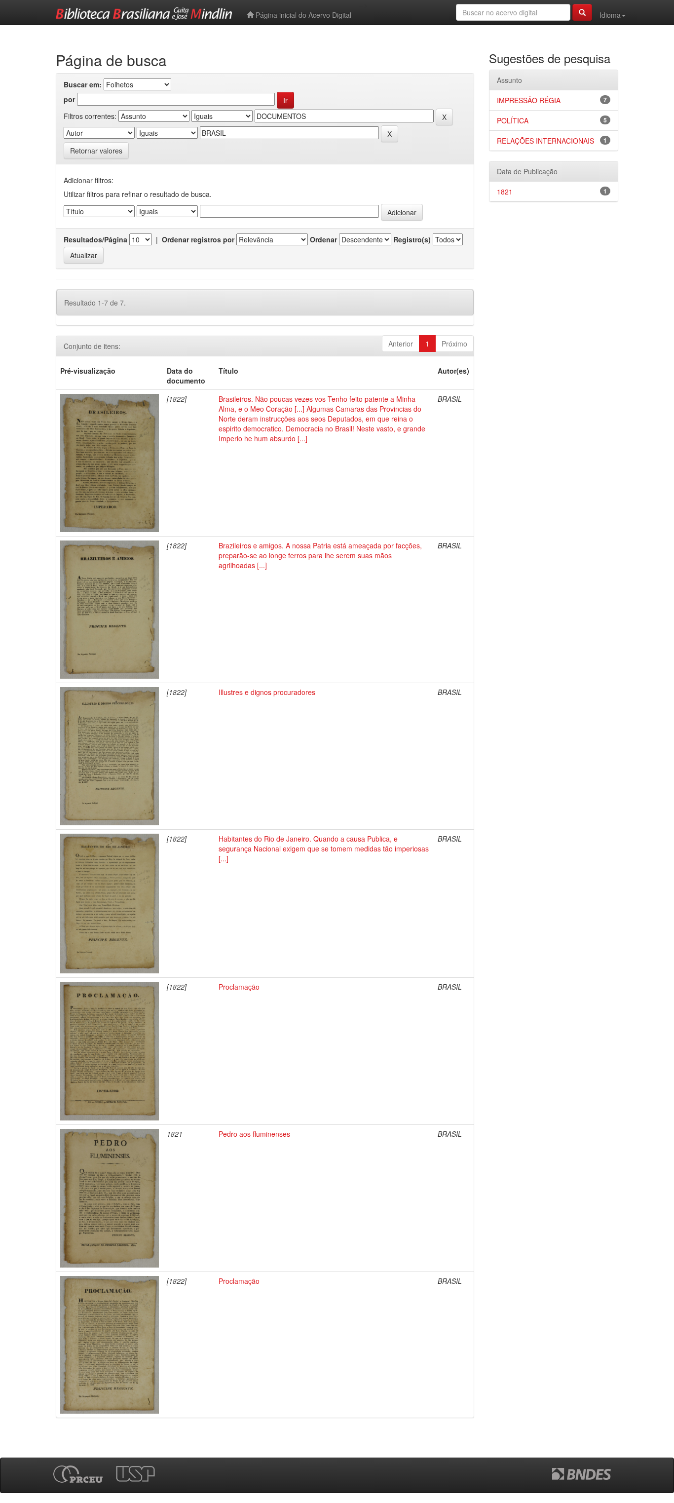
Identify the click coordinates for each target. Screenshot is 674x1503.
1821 (505, 191)
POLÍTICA (512, 120)
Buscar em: (83, 84)
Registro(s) (412, 239)
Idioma (610, 15)
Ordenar (323, 239)
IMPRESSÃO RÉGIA (529, 100)
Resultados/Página (95, 239)
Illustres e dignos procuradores (267, 692)
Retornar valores (96, 150)
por (69, 99)
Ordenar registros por (198, 239)
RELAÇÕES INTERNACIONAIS (545, 141)
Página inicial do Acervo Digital (302, 15)
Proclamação (239, 987)
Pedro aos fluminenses (254, 1134)
